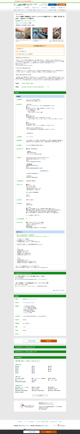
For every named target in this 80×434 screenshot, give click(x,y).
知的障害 (31, 83)
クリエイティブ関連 (53, 380)
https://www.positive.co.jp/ (28, 302)
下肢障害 (23, 83)
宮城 (34, 366)
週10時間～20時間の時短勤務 (54, 390)
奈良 (17, 371)
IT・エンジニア (19, 380)
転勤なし (29, 25)
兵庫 (17, 372)
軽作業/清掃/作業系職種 (21, 381)
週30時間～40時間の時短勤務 (22, 390)
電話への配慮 (29, 86)
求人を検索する (26, 7)
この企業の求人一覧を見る (59, 290)
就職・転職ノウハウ (62, 7)
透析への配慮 (35, 86)
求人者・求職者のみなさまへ (53, 421)
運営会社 (60, 421)
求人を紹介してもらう (35, 7)
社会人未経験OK (24, 25)
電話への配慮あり (20, 388)
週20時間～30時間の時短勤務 (38, 390)
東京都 (50, 366)
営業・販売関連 (52, 378)
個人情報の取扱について (32, 421)
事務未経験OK (18, 25)
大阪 (50, 371)
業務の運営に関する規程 (44, 421)
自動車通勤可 (51, 387)
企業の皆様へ (20, 421)
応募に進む (48, 341)
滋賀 (34, 369)
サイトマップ (25, 421)
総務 (34, 381)
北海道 (18, 366)
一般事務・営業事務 (20, 378)
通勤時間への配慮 (40, 86)
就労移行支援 (53, 7)
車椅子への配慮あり (36, 387)
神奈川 (18, 368)
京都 (34, 371)
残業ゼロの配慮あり (20, 392)
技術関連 (34, 380)
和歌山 (50, 369)
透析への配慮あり (36, 388)
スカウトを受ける (44, 7)
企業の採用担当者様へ (44, 4)
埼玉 (50, 368)
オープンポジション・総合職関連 (39, 378)
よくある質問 (46, 5)
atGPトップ (18, 7)
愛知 (17, 369)
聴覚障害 (27, 83)
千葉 (34, 368)
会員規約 (38, 421)
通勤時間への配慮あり (53, 388)
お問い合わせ (41, 5)
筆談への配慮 (24, 86)
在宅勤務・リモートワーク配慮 (22, 387)
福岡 (34, 372)
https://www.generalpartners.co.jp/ (46, 404)
